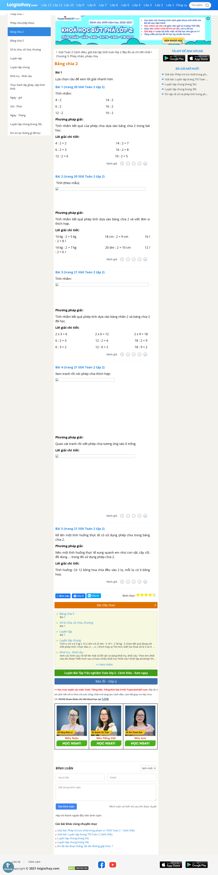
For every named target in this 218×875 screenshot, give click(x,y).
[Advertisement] (187, 151)
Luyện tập (65, 631)
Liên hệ (16, 862)
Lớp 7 (103, 5)
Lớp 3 (148, 5)
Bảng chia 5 (66, 614)
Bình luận (64, 596)
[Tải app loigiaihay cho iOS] (198, 58)
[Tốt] (139, 163)
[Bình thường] (133, 163)
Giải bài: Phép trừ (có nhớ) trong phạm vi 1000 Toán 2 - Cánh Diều (96, 830)
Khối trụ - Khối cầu (71, 652)
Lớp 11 (58, 5)
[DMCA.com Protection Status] (78, 869)
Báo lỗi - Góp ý (106, 681)
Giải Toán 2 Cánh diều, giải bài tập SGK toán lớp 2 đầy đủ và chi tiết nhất (104, 52)
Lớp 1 (170, 5)
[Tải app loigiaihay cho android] (174, 58)
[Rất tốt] (145, 163)
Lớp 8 (92, 5)
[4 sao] (150, 595)
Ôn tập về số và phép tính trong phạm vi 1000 (187, 94)
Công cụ (181, 5)
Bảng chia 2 (66, 63)
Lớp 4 (137, 5)
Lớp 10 (69, 5)
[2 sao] (142, 595)
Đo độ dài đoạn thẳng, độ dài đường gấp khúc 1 (85, 846)
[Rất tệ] (122, 163)
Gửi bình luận (66, 806)
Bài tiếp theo (106, 605)
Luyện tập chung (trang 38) (73, 842)
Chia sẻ (80, 595)
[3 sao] (146, 595)
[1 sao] (138, 595)
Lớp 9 (80, 5)
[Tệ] (128, 163)
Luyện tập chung (70, 640)
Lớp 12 (46, 5)
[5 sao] (154, 595)
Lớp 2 (159, 5)
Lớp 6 (114, 5)
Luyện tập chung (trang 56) (73, 838)
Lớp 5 (125, 5)
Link (105, 699)
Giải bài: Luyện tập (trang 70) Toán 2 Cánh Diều (85, 834)
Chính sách (34, 862)
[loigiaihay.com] (22, 6)
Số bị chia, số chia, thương (76, 623)
